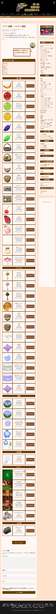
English (8, 605)
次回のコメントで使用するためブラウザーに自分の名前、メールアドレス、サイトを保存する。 (18, 589)
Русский (18, 607)
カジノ (13, 30)
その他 (5, 73)
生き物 (5, 69)
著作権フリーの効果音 (15, 14)
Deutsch (47, 605)
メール (4, 575)
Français (39, 605)
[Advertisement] (47, 243)
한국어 (26, 605)
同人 (15, 30)
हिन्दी (30, 605)
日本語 (3, 605)
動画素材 (48, 14)
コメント (4, 556)
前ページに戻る (19, 542)
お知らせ (51, 604)
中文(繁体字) (20, 605)
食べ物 (5, 63)
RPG (4, 30)
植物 (4, 67)
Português (35, 607)
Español (34, 605)
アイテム (5, 65)
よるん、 (21, 98)
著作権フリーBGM (5, 14)
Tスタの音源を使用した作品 (47, 27)
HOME (3, 19)
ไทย (43, 605)
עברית (30, 607)
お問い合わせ (6, 604)
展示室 (46, 604)
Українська (41, 607)
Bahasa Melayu (24, 607)
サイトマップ (18, 604)
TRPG (6, 30)
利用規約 (16, 37)
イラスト (9, 30)
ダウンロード (30, 85)
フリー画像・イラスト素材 (27, 14)
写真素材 (36, 14)
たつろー (21, 87)
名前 (3, 570)
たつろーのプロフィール (38, 604)
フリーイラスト (9, 19)
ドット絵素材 (42, 14)
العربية (13, 607)
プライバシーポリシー (27, 604)
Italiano (52, 605)
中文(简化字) (14, 605)
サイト (3, 581)
